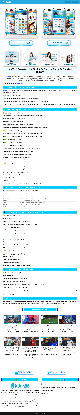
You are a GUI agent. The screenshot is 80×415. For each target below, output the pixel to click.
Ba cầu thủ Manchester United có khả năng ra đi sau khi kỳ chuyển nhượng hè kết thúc (12, 349)
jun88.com (11, 218)
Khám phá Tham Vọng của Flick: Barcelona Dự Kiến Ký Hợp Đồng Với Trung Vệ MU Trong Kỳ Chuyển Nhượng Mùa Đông (30, 349)
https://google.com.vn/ (16, 397)
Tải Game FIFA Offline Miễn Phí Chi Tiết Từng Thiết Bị (49, 326)
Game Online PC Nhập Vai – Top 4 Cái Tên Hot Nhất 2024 (67, 326)
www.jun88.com (19, 83)
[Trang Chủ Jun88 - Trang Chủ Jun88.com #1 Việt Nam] (6, 2)
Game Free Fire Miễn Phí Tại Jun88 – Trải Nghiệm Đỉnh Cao (12, 326)
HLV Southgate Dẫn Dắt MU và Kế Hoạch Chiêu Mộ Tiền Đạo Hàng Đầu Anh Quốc (67, 349)
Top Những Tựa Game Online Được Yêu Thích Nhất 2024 (31, 326)
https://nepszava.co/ (24, 294)
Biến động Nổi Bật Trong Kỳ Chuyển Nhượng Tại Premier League (49, 349)
